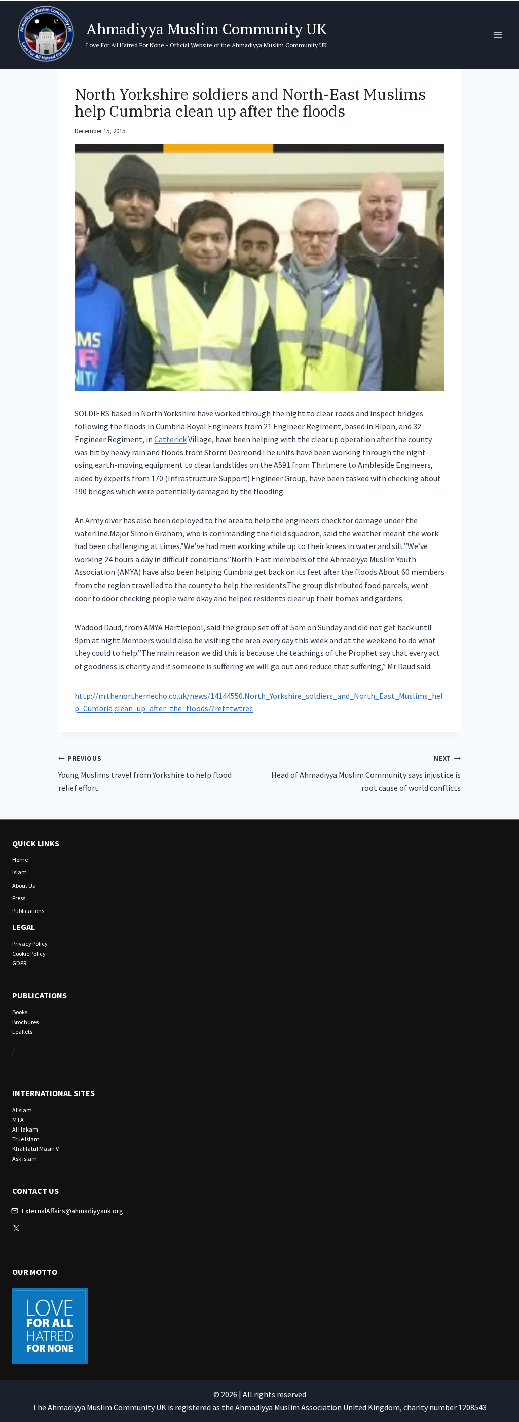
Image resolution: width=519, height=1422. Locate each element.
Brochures (25, 1022)
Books (19, 1012)
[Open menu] (497, 35)
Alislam (22, 1110)
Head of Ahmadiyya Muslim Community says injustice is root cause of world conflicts (366, 773)
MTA (18, 1119)
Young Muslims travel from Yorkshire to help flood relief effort (145, 773)
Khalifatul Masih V (35, 1148)
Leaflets (22, 1031)
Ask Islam (24, 1158)
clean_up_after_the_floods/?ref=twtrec (183, 708)
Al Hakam (25, 1129)
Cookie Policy (29, 953)
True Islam (26, 1139)
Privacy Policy (30, 943)
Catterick (170, 439)
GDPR (19, 963)
